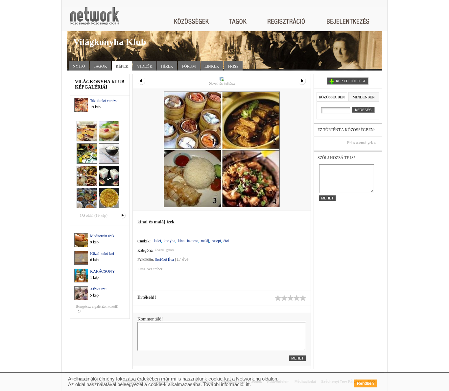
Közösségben (332, 96)
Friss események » (361, 142)
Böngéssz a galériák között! (97, 306)
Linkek (211, 66)
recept (216, 240)
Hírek (167, 66)
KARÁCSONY (102, 271)
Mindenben (364, 96)
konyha (169, 240)
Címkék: (144, 240)
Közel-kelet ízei (102, 253)
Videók (145, 66)
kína (181, 240)
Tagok (100, 66)
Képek (122, 66)
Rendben (365, 383)
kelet (157, 240)
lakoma (192, 240)
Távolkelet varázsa (104, 100)
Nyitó (79, 66)
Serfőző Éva (164, 259)
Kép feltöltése (351, 81)
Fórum (189, 66)
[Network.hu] (94, 19)
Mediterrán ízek (102, 235)
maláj (205, 240)
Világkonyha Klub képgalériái (99, 84)
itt (247, 384)
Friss (233, 66)
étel (226, 240)
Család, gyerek (164, 249)
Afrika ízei (98, 288)
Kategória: (145, 250)
